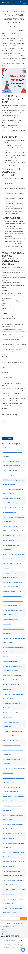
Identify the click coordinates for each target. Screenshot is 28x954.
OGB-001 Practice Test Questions (17, 40)
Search (24, 918)
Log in (8, 923)
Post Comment (8, 438)
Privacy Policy (4, 931)
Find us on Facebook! (8, 934)
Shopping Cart (18, 923)
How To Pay (5, 929)
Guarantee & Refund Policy (8, 926)
